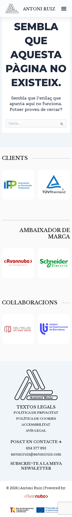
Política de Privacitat (36, 412)
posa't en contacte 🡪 (36, 442)
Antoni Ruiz (39, 9)
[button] (64, 8)
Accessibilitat (36, 424)
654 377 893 (36, 448)
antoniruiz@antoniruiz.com (36, 454)
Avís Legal (36, 430)
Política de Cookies (36, 418)
